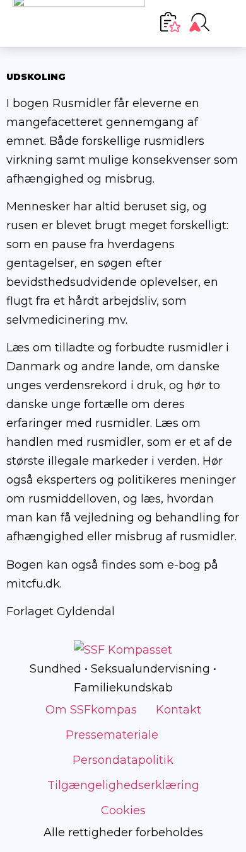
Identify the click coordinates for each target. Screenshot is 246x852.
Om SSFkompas (91, 710)
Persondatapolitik (123, 760)
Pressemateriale (112, 735)
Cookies (123, 810)
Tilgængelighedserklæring (123, 785)
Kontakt (178, 710)
